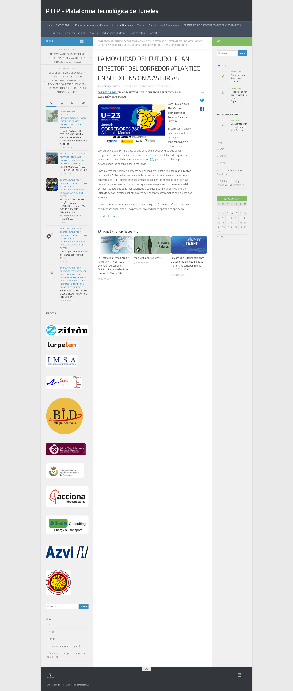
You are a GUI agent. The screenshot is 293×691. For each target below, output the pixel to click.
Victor (105, 86)
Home (49, 25)
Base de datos (137, 33)
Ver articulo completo (109, 216)
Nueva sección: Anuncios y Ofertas (238, 78)
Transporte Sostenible (71, 163)
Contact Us (154, 33)
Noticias (163, 45)
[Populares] (61, 103)
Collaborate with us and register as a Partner (239, 127)
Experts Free (237, 71)
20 (232, 222)
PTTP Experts (53, 33)
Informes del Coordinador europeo (133, 45)
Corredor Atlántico (121, 25)
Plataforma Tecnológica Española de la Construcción (65, 655)
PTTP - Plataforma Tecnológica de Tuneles (102, 10)
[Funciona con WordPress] (59, 685)
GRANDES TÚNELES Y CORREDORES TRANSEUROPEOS (212, 25)
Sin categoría (179, 45)
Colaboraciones (68, 153)
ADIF (51, 625)
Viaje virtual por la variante (148, 258)
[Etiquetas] (83, 103)
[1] (151, 159)
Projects (93, 33)
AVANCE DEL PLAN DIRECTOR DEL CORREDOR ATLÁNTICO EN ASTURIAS (74, 294)
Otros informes (77, 160)
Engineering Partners (74, 33)
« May (220, 236)
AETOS (52, 632)
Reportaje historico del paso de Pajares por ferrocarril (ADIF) (74, 255)
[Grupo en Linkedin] (82, 41)
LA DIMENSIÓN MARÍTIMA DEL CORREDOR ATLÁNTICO (73, 168)
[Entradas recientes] (51, 103)
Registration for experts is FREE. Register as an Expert (239, 96)
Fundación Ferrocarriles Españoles (65, 646)
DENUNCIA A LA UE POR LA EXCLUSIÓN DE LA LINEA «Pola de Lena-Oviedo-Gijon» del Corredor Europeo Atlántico (73, 137)
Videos (140, 25)
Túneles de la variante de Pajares (91, 25)
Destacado (159, 41)
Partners (235, 120)
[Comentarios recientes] (72, 103)
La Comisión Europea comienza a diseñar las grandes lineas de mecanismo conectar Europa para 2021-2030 (187, 264)
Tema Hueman (82, 684)
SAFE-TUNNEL (63, 25)
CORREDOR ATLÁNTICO (138, 41)
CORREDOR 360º (108, 92)
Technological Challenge (114, 33)
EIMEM (52, 639)
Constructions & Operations (162, 25)
